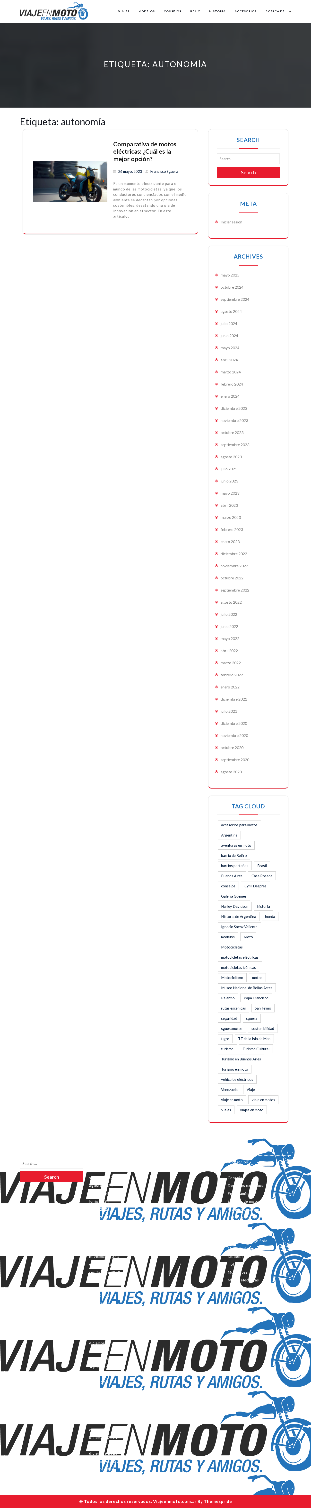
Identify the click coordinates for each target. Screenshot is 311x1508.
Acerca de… (276, 11)
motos (257, 977)
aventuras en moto (236, 845)
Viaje (251, 1089)
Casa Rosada (261, 876)
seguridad (229, 1018)
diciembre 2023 (234, 408)
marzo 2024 (231, 372)
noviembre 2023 (234, 420)
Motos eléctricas (243, 1280)
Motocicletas (232, 947)
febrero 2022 (232, 674)
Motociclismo (232, 977)
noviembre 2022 (234, 565)
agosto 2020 (231, 771)
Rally (195, 11)
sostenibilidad (262, 1028)
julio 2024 (229, 323)
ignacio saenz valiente (248, 1233)
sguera (251, 1018)
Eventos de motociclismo (250, 1201)
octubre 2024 (232, 287)
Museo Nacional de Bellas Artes (246, 988)
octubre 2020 (232, 747)
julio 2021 (229, 711)
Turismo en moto (234, 1069)
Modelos (146, 11)
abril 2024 (229, 359)
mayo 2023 (230, 493)
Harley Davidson (234, 906)
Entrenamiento (241, 1193)
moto (232, 1264)
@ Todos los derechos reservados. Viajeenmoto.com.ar (138, 1501)
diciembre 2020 (234, 723)
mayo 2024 (230, 347)
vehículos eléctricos (237, 1079)
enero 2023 (230, 541)
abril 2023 (229, 505)
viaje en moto (232, 1099)
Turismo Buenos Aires (248, 1311)
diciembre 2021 (234, 699)
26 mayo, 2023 (130, 171)
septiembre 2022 (235, 590)
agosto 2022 (231, 602)
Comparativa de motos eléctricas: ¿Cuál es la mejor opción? (144, 151)
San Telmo (263, 1008)
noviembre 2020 (234, 735)
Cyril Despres (255, 886)
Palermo (228, 998)
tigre (225, 1038)
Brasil (262, 865)
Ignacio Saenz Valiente (239, 926)
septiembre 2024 (235, 299)
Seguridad (237, 1304)
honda (270, 916)
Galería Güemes (234, 896)
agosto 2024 (231, 311)
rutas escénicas (233, 1008)
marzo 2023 (231, 517)
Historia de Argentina (238, 916)
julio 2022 (229, 614)
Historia (217, 11)
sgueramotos (231, 1028)
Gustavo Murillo (243, 1217)
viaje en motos (263, 1099)
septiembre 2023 (235, 444)
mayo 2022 (230, 638)
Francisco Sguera (164, 171)
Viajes (124, 11)
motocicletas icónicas (238, 967)
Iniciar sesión (231, 222)
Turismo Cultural (255, 1049)
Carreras (236, 1170)
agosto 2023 (231, 456)
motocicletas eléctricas (240, 957)
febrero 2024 (232, 384)
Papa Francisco (256, 998)
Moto (248, 937)
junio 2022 (229, 626)
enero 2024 (230, 396)
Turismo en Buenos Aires (241, 1059)
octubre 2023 (232, 432)
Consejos (172, 11)
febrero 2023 (232, 529)
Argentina (229, 835)
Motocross (238, 1272)
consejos (228, 886)
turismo (227, 1049)
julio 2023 (229, 468)
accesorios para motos (239, 825)
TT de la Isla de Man (254, 1038)
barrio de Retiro (234, 855)
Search (248, 172)
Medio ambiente (242, 1248)
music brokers (240, 1288)
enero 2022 (230, 687)
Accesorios (246, 11)
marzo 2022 (231, 662)
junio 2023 (229, 481)
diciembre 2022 (234, 553)
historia (263, 906)
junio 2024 (229, 335)
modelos (228, 937)
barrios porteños (234, 865)
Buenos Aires (231, 876)
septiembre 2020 (235, 759)
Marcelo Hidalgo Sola (248, 1241)
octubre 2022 (232, 578)
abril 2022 (229, 650)
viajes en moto (251, 1110)
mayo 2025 (230, 275)
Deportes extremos (245, 1185)
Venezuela (229, 1089)
